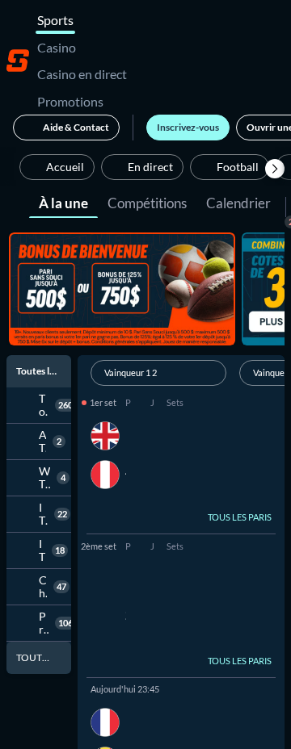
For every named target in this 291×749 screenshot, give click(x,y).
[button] (275, 168)
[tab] (63, 202)
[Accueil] (17, 60)
